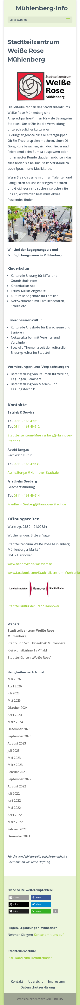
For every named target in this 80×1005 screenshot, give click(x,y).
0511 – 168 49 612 (27, 426)
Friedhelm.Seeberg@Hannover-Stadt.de (37, 504)
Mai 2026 (14, 679)
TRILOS (57, 999)
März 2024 (15, 722)
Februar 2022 (17, 829)
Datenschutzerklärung (38, 987)
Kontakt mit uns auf (49, 935)
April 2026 (15, 686)
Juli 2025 (14, 693)
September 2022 (19, 779)
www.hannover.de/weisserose (30, 564)
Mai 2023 (14, 758)
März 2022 (15, 822)
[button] (19, 897)
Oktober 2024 (18, 707)
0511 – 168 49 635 (27, 464)
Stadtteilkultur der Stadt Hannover (33, 606)
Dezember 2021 (19, 836)
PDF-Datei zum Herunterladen (30, 958)
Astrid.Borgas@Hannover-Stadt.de (33, 472)
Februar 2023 (17, 772)
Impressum (56, 981)
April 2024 (15, 715)
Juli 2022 (14, 793)
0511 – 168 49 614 (27, 495)
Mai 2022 (14, 808)
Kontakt (17, 981)
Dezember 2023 (19, 729)
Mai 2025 (14, 700)
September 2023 (19, 736)
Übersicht (35, 981)
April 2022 (15, 815)
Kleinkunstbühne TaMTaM (27, 650)
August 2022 (17, 786)
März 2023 (15, 765)
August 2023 (17, 743)
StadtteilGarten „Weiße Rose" (29, 657)
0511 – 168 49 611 (27, 421)
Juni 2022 (14, 800)
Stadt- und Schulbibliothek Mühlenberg (36, 643)
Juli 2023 (14, 750)
